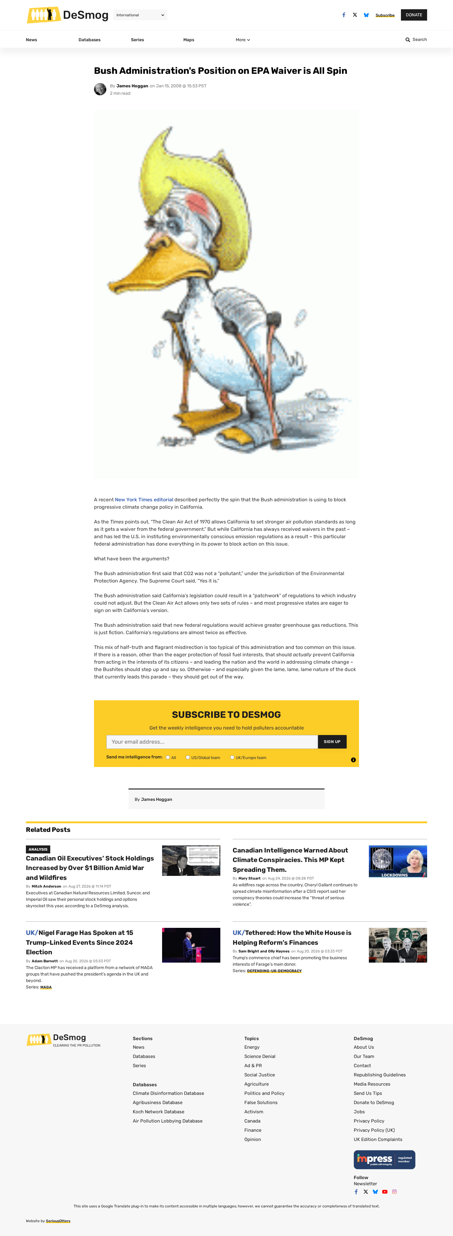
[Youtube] (384, 1191)
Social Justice (259, 1075)
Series (139, 1065)
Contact (362, 1065)
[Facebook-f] (344, 15)
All (173, 758)
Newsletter (365, 1183)
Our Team (364, 1056)
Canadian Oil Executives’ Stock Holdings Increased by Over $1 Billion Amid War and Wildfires (90, 867)
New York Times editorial (144, 500)
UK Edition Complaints (378, 1139)
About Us (364, 1047)
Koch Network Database (158, 1112)
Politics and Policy (264, 1093)
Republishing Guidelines (380, 1075)
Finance (252, 1130)
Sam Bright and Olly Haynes (264, 951)
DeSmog (86, 15)
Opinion (252, 1139)
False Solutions (261, 1102)
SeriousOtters (58, 1221)
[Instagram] (394, 1191)
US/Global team (205, 758)
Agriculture (256, 1084)
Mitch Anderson (46, 886)
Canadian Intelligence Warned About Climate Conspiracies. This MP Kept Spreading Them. (290, 859)
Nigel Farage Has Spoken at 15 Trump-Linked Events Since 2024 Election (79, 942)
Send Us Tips (368, 1093)
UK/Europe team (251, 758)
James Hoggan (132, 86)
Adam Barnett (45, 961)
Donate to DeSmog (374, 1102)
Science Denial (259, 1056)
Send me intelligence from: (134, 757)
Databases (144, 1056)
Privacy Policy (369, 1121)
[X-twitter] (355, 15)
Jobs (359, 1112)
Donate (414, 15)
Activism (253, 1112)
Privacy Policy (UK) (374, 1130)
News (139, 1047)
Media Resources (372, 1084)
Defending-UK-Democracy (274, 971)
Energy (251, 1047)
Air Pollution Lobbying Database (167, 1121)
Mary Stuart (250, 878)
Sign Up (332, 741)
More (241, 39)
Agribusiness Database (157, 1102)
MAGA (46, 987)
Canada (252, 1121)
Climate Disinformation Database (168, 1093)
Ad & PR (253, 1065)
